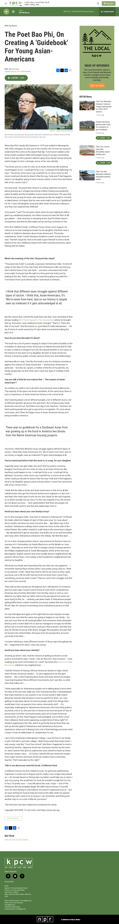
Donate (109, 3)
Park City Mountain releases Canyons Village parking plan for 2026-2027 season (104, 106)
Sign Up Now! (97, 85)
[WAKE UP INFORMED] (97, 43)
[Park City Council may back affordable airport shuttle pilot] (87, 150)
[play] (6, 11)
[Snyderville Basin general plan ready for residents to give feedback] (87, 126)
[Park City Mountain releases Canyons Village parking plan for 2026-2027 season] (87, 105)
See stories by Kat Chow (16, 839)
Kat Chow (15, 69)
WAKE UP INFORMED (97, 65)
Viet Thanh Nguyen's (36, 320)
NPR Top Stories (11, 26)
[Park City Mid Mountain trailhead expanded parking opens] (87, 175)
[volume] (13, 11)
